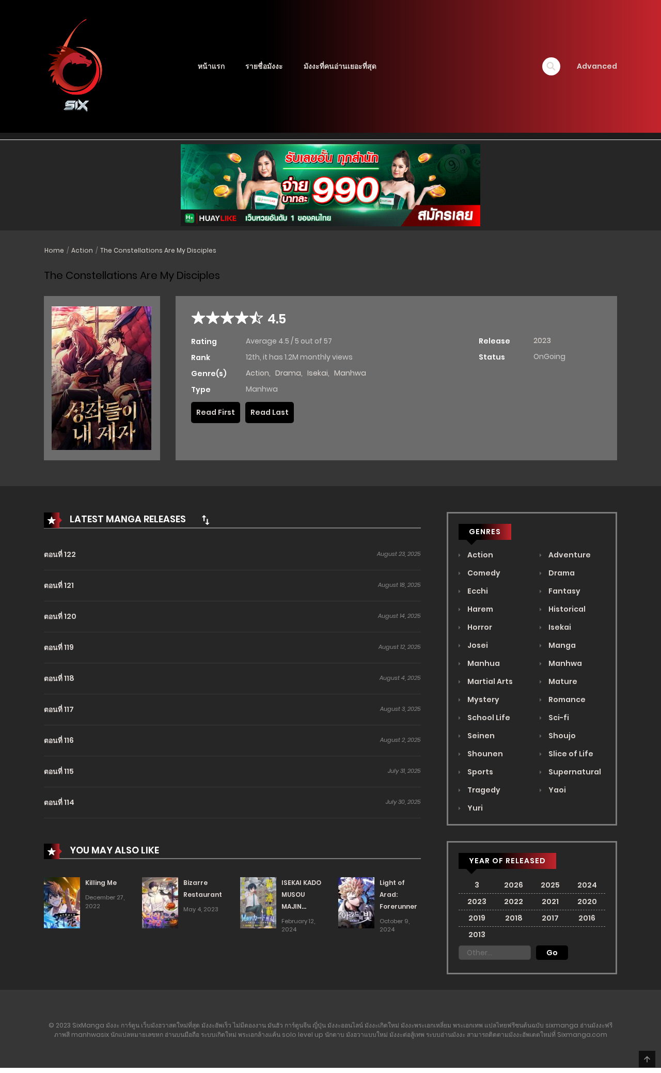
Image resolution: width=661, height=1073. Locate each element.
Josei (477, 645)
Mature (562, 681)
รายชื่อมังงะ (264, 66)
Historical (566, 609)
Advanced (597, 66)
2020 (587, 901)
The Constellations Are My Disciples (158, 250)
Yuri (474, 808)
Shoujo (561, 735)
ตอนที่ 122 (60, 554)
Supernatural (574, 772)
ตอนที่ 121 (59, 585)
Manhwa (350, 373)
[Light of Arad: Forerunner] (356, 902)
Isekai (317, 373)
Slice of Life (570, 754)
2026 (513, 885)
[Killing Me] (62, 902)
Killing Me (101, 882)
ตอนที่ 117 (59, 709)
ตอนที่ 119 (59, 647)
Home (54, 250)
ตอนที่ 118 (59, 678)
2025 (550, 885)
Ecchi (477, 591)
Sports (479, 772)
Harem (479, 609)
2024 (587, 885)
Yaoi (556, 790)
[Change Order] (205, 519)
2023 (542, 340)
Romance (566, 699)
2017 (550, 918)
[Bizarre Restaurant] (160, 902)
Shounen (484, 754)
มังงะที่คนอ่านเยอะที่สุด (340, 66)
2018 (514, 918)
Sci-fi (558, 717)
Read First (215, 412)
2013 (476, 934)
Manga (561, 645)
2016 (586, 918)
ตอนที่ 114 (59, 802)
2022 (513, 901)
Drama (288, 373)
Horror (479, 627)
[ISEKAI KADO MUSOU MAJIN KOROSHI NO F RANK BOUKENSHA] (258, 902)
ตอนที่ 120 (60, 616)
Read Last (269, 412)
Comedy (483, 573)
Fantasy (563, 591)
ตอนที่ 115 (59, 771)
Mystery (482, 699)
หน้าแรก (211, 66)
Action (82, 250)
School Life (488, 717)
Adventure (569, 555)
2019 (476, 918)
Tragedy (483, 790)
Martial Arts (489, 681)
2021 (550, 901)
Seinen (480, 735)
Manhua (483, 663)
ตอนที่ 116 (59, 740)
